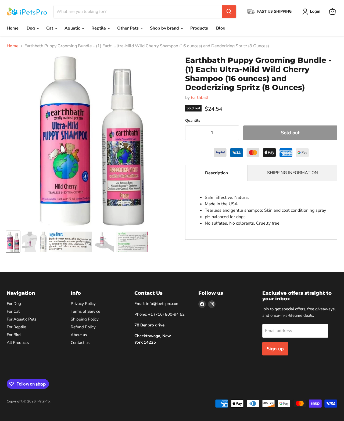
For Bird (14, 334)
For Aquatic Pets (21, 319)
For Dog (14, 303)
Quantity (192, 120)
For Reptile (16, 327)
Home (13, 28)
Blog (220, 28)
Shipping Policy (85, 319)
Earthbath (200, 97)
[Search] (229, 11)
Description (216, 173)
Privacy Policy (83, 303)
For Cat (13, 311)
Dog (31, 28)
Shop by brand (165, 28)
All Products (18, 342)
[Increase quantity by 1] (232, 132)
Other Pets (128, 28)
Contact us (80, 342)
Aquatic (72, 28)
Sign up (275, 349)
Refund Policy (83, 327)
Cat (50, 28)
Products (199, 28)
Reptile (99, 28)
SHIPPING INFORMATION (292, 173)
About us (79, 334)
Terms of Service (85, 311)
